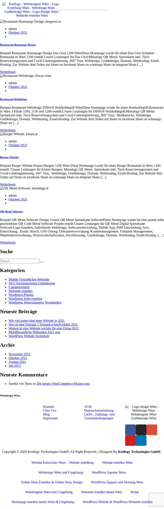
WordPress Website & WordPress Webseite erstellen (117, 502)
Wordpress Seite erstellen (25, 298)
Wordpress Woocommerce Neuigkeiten (35, 302)
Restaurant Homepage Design (18, 44)
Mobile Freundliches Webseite (29, 279)
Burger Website (9, 157)
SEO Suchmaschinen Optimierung (32, 283)
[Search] (42, 262)
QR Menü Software (11, 211)
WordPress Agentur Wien (109, 472)
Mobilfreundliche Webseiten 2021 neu (34, 332)
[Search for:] (20, 261)
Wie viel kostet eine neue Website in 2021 (37, 320)
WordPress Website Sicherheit (29, 336)
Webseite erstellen (21, 291)
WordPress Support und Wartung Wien (117, 482)
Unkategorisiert (19, 287)
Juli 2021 (15, 365)
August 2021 (17, 362)
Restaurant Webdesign (13, 99)
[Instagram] (141, 429)
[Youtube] (130, 440)
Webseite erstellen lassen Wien (101, 492)
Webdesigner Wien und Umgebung (49, 492)
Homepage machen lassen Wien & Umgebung (43, 502)
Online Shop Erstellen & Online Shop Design (51, 482)
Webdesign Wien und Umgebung (60, 472)
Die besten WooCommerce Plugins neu (63, 383)
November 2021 (20, 354)
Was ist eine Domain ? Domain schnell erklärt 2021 (43, 324)
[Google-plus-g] (151, 429)
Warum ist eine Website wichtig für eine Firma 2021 (44, 328)
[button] (82, 10)
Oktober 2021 (18, 32)
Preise (135, 492)
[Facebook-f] (130, 429)
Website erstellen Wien (117, 462)
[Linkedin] (141, 440)
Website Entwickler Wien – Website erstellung (62, 462)
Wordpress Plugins (21, 295)
